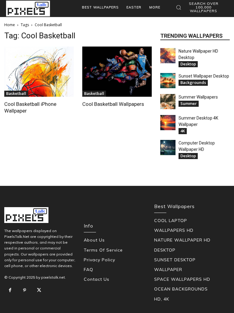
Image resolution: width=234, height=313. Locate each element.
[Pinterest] (24, 290)
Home (9, 24)
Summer (188, 103)
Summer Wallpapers (198, 97)
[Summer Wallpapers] (168, 101)
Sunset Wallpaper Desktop (204, 76)
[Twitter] (39, 290)
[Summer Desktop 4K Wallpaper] (168, 122)
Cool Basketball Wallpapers (113, 104)
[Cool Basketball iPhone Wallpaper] (39, 72)
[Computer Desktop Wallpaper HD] (168, 147)
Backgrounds (193, 82)
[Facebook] (10, 290)
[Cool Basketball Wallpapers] (117, 72)
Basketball (16, 93)
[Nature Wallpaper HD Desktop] (168, 55)
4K (182, 131)
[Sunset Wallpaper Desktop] (168, 80)
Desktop (188, 64)
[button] (200, 7)
